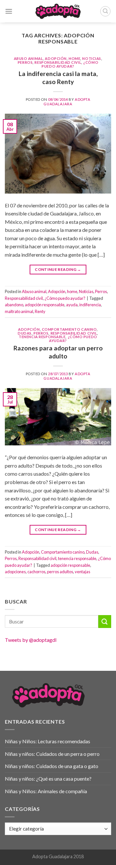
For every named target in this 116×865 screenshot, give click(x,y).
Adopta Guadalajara (67, 101)
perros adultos (60, 571)
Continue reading (58, 269)
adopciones (15, 571)
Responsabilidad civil (57, 62)
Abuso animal (28, 58)
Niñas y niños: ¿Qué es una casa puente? (48, 778)
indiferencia (90, 304)
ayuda (72, 304)
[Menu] (9, 11)
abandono (14, 304)
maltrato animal (19, 311)
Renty (40, 311)
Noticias (91, 58)
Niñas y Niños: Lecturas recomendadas (47, 741)
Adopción (55, 58)
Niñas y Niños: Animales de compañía (46, 791)
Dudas (25, 333)
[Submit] (104, 621)
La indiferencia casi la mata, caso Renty (58, 77)
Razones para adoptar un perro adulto (58, 352)
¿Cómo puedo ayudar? (70, 64)
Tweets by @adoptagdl (30, 640)
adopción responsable (44, 304)
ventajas (82, 571)
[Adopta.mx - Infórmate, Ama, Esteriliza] (58, 11)
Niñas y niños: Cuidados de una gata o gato (51, 766)
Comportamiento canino (69, 329)
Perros (25, 62)
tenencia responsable (42, 337)
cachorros (36, 571)
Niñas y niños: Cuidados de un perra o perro (52, 754)
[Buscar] (105, 11)
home (74, 58)
